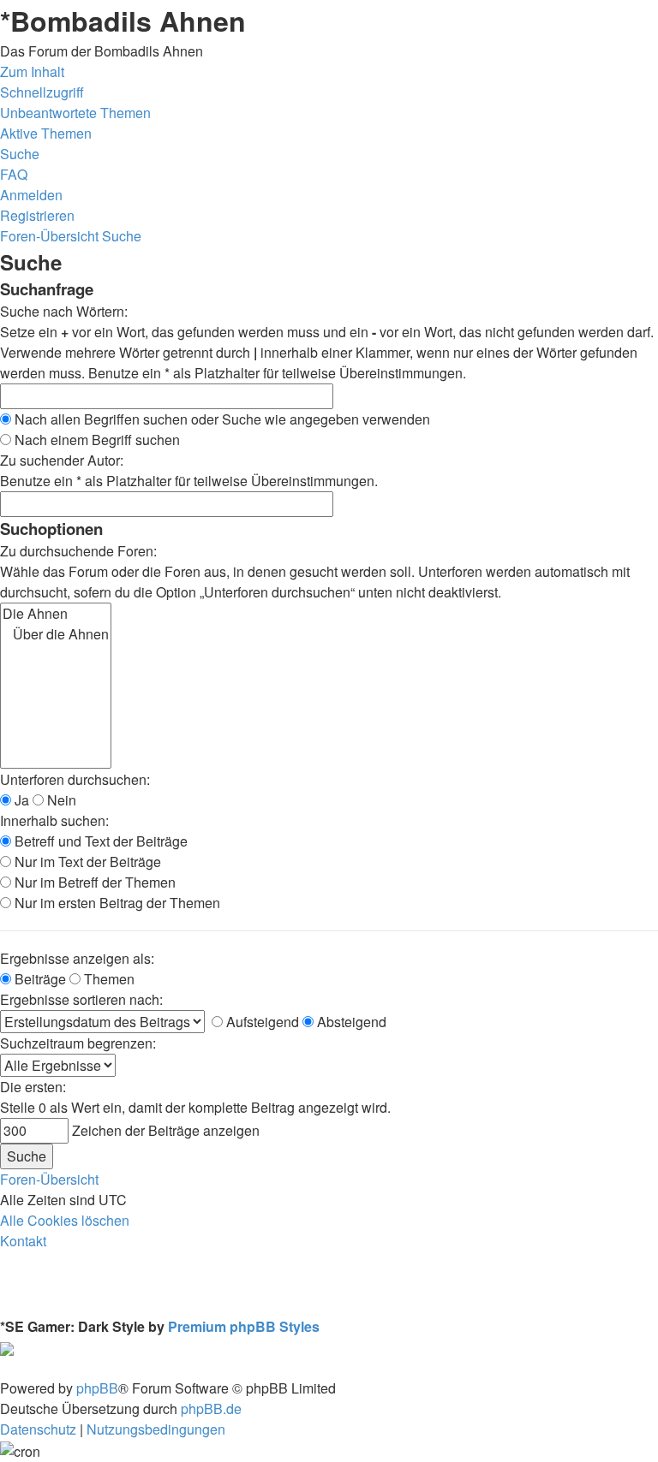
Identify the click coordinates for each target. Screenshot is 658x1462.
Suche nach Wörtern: (64, 311)
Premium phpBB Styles (244, 1326)
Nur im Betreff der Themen (93, 882)
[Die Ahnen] (56, 613)
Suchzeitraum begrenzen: (78, 1043)
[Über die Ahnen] (56, 634)
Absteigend (350, 1021)
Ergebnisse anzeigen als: (77, 958)
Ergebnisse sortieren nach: (81, 999)
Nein (60, 800)
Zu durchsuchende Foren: (78, 551)
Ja (20, 800)
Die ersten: (33, 1086)
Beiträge (38, 979)
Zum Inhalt (32, 71)
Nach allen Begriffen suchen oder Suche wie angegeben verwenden (220, 419)
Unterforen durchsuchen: (75, 779)
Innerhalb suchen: (54, 820)
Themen (108, 979)
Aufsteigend (261, 1021)
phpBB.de (211, 1408)
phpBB (97, 1388)
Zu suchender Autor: (61, 460)
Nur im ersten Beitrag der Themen (115, 902)
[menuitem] (75, 112)
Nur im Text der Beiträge (86, 861)
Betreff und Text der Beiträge (99, 841)
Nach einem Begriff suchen (95, 439)
